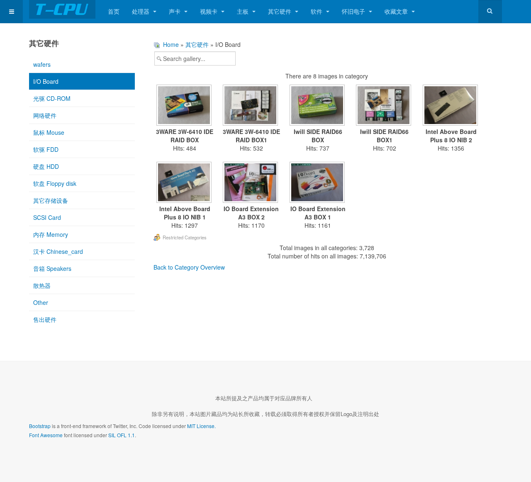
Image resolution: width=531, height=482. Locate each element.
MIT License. (201, 425)
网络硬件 (44, 115)
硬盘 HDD (46, 166)
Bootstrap (40, 425)
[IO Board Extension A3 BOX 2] (251, 183)
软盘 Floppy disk (54, 183)
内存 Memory (50, 234)
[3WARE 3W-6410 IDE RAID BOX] (184, 106)
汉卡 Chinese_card (58, 251)
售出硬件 (44, 319)
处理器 (141, 11)
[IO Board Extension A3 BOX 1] (318, 183)
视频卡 (209, 11)
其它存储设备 (50, 200)
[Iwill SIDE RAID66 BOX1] (384, 106)
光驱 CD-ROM (52, 98)
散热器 (42, 285)
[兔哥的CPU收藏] (62, 9)
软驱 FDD (45, 149)
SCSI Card (47, 217)
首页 (113, 11)
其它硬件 (280, 11)
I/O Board (45, 81)
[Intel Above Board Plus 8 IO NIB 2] (451, 106)
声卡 (175, 11)
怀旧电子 (354, 11)
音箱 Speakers (52, 268)
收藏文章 (397, 11)
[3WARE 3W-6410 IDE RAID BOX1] (251, 106)
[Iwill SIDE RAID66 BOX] (318, 106)
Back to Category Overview (189, 267)
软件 (317, 11)
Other (40, 302)
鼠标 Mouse (48, 132)
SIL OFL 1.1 (121, 434)
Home (171, 44)
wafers (42, 64)
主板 (243, 11)
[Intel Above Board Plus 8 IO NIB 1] (184, 183)
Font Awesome (46, 434)
